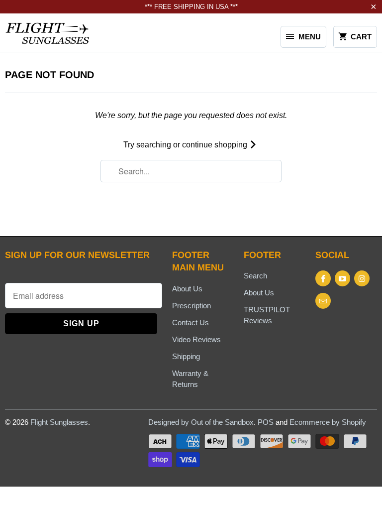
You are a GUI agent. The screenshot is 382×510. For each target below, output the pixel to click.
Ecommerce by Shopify (327, 422)
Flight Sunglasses (59, 422)
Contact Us (190, 322)
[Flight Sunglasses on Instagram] (362, 278)
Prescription (191, 305)
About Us (187, 288)
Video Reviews (196, 339)
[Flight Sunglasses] (48, 36)
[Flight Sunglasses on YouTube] (342, 278)
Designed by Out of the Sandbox (201, 422)
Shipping (186, 356)
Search (255, 275)
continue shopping (215, 144)
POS (266, 422)
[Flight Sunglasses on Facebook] (323, 278)
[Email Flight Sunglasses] (323, 301)
